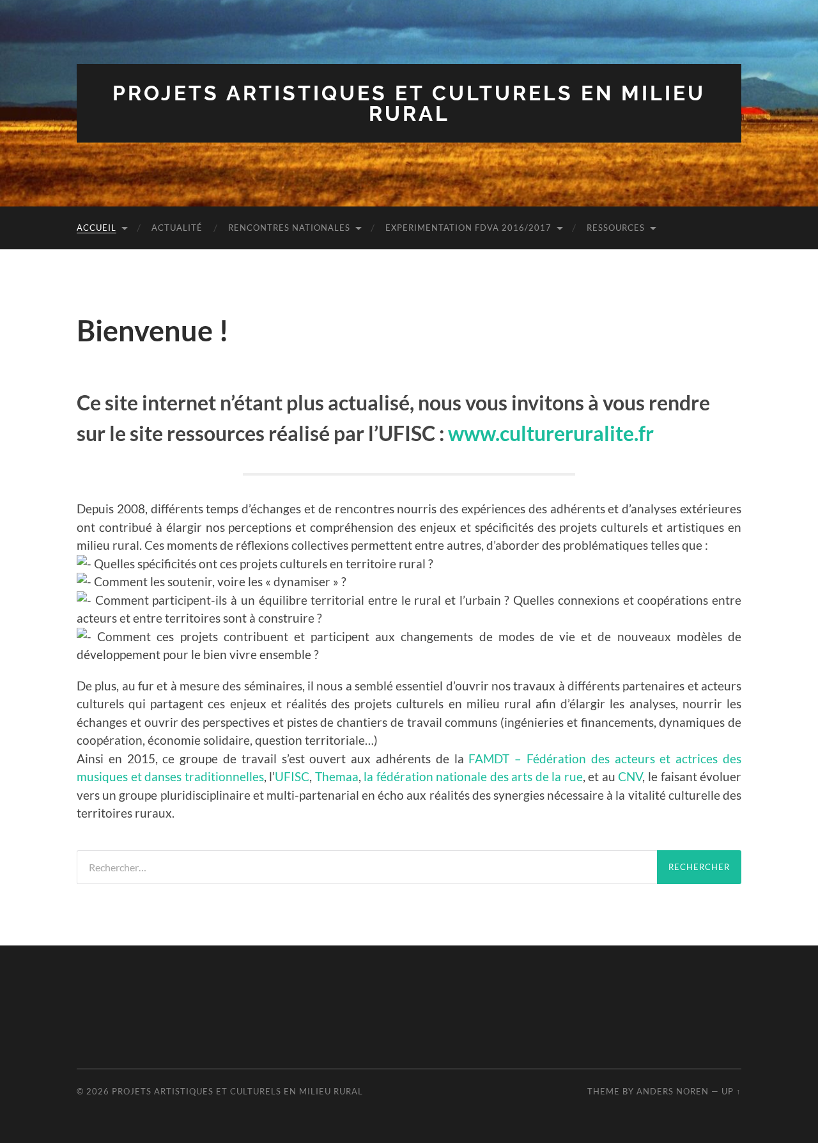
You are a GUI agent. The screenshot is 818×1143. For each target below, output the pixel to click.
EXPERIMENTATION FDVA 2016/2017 (468, 227)
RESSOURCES (616, 227)
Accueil (96, 227)
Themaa (337, 776)
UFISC (292, 776)
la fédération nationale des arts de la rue (473, 776)
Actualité (177, 227)
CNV (630, 776)
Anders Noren (673, 1091)
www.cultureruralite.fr (551, 433)
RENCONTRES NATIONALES (289, 227)
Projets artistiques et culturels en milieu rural (409, 103)
